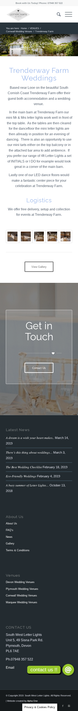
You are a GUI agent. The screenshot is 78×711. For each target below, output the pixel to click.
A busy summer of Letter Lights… (27, 485)
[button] (68, 669)
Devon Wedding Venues (20, 582)
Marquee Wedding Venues (21, 602)
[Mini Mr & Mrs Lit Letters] (25, 236)
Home (24, 28)
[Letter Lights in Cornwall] (12, 236)
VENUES (34, 28)
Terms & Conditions (18, 550)
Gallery (10, 543)
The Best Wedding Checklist (24, 467)
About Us (11, 523)
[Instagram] (69, 706)
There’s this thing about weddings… (29, 452)
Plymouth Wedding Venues (22, 588)
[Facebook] (63, 706)
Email (10, 667)
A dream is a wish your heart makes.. (30, 438)
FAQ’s (9, 530)
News (9, 536)
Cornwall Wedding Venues (19, 31)
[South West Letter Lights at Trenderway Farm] (65, 236)
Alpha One (32, 701)
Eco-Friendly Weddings (21, 476)
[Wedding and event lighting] (39, 236)
